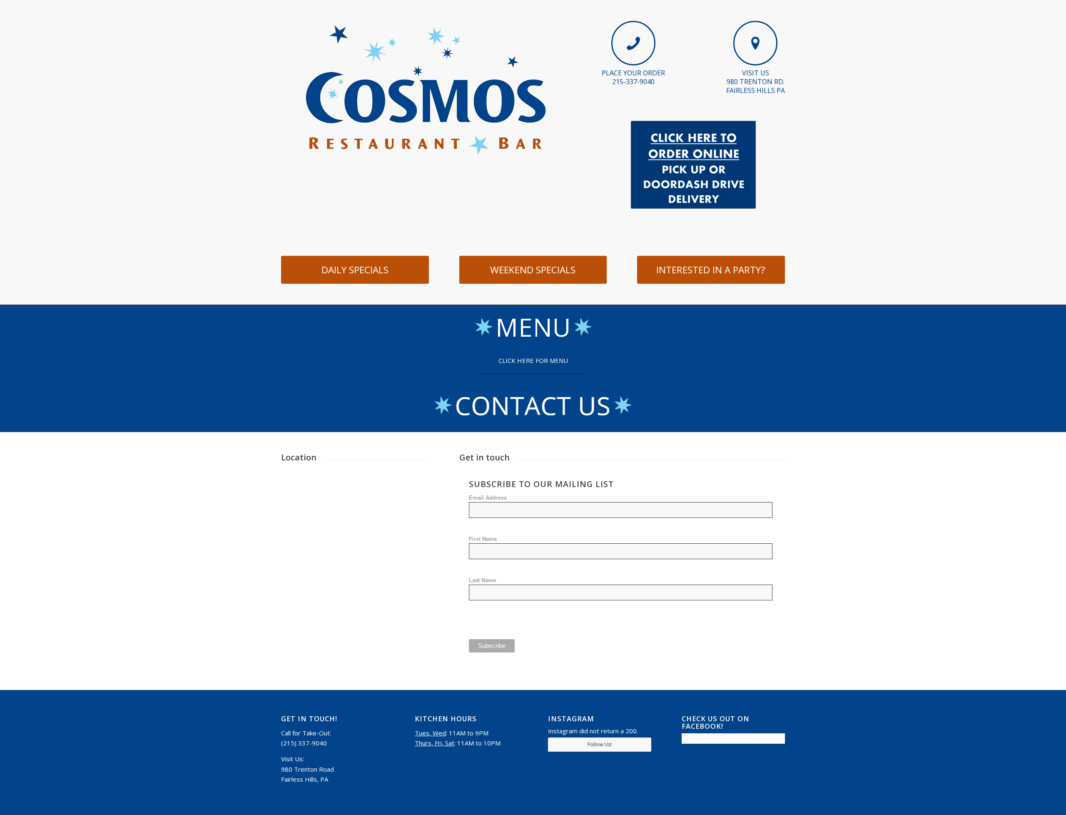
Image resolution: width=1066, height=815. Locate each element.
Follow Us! (600, 744)
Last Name (482, 580)
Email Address (488, 498)
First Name (483, 539)
